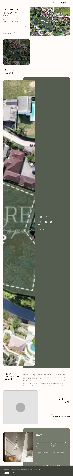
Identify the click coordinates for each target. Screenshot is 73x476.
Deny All (11, 473)
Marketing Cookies (24, 471)
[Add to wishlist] (67, 9)
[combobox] (52, 446)
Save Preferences (17, 473)
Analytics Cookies (18, 471)
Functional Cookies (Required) (10, 471)
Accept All (7, 473)
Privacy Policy (40, 469)
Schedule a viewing (9, 33)
